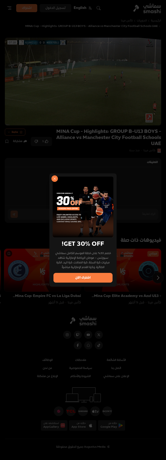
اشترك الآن (83, 278)
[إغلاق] (54, 178)
